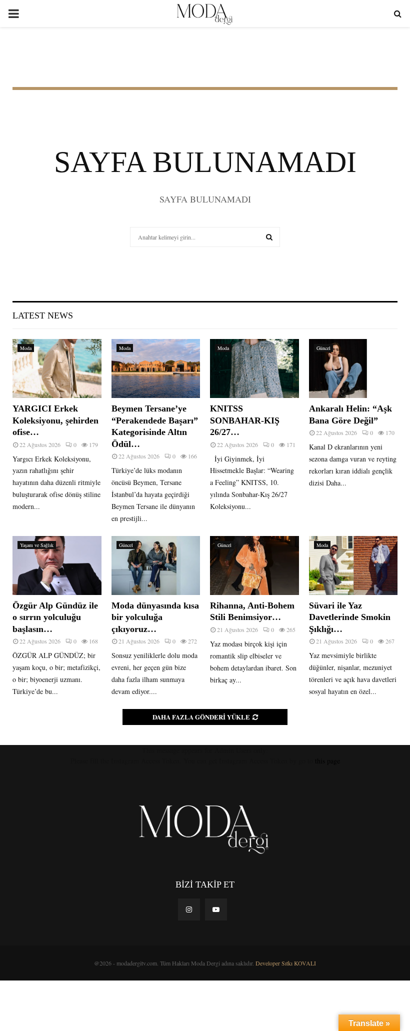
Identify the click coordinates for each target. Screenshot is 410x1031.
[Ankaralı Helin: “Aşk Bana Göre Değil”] (353, 368)
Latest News (42, 315)
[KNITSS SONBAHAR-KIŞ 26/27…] (254, 368)
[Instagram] (189, 909)
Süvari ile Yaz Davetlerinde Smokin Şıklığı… (349, 617)
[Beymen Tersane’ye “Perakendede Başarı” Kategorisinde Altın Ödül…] (156, 368)
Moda (26, 348)
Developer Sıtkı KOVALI (286, 963)
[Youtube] (216, 909)
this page (327, 761)
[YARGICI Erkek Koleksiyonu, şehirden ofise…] (57, 368)
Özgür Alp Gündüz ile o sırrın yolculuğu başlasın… (55, 617)
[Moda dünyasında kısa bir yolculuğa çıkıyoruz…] (156, 565)
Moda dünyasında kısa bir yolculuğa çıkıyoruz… (155, 617)
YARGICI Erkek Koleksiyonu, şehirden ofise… (55, 420)
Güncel (323, 348)
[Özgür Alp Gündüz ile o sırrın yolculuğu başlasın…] (57, 565)
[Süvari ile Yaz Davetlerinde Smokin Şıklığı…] (353, 565)
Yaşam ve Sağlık (37, 545)
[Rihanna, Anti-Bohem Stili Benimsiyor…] (254, 565)
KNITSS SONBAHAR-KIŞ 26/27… (245, 420)
